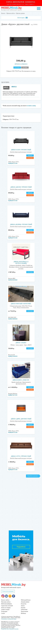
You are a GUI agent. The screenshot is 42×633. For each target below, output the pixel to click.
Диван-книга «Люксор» (21, 380)
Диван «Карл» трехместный (21, 149)
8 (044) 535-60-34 (12, 356)
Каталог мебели (5, 600)
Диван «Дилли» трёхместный (21, 187)
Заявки (23, 605)
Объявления (24, 609)
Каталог (3, 13)
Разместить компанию (8, 591)
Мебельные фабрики (6, 604)
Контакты (23, 613)
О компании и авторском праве (8, 619)
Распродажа (4, 611)
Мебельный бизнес (26, 600)
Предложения (24, 611)
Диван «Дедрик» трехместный (21, 224)
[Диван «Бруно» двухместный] (21, 55)
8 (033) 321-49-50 (12, 280)
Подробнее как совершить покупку (9, 628)
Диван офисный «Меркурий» (21, 303)
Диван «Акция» (21, 342)
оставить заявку (31, 105)
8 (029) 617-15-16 (12, 163)
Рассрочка (23, 604)
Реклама (23, 607)
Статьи (3, 613)
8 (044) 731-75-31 (12, 395)
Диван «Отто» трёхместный (21, 456)
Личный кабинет (25, 602)
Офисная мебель (10, 13)
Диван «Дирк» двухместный (21, 419)
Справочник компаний (7, 605)
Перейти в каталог (32, 476)
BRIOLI (14, 86)
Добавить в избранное (21, 64)
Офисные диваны (20, 13)
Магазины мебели (5, 602)
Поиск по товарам (5, 607)
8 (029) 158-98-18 (12, 319)
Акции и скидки (5, 609)
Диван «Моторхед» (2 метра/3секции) (21, 262)
